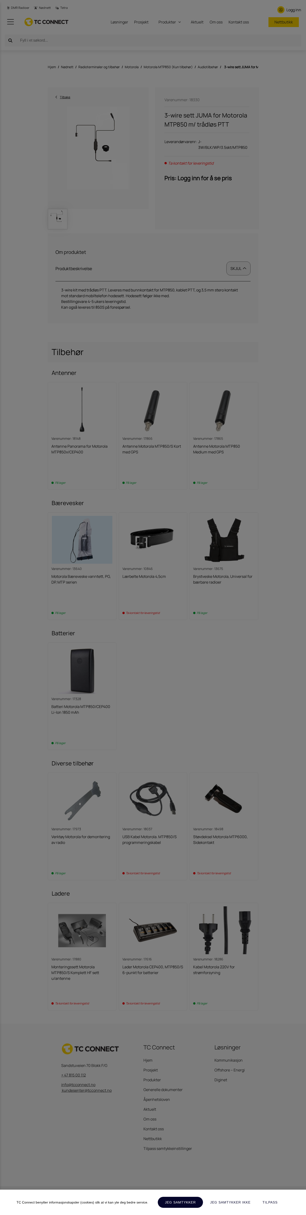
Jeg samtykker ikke (230, 1202)
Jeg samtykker (180, 1202)
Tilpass (270, 1202)
